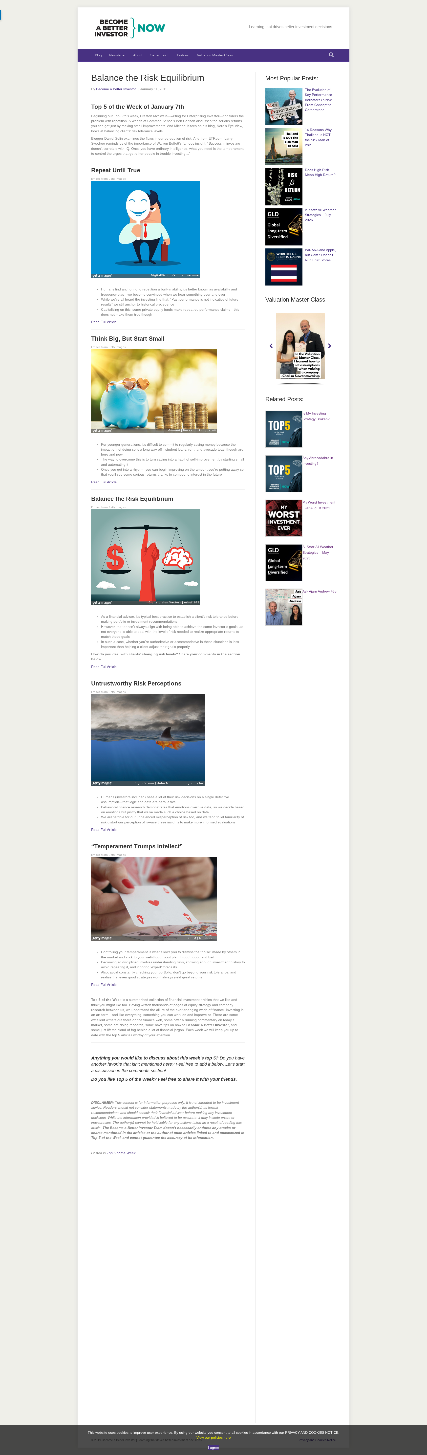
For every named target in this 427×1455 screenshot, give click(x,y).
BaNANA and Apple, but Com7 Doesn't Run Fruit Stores (320, 255)
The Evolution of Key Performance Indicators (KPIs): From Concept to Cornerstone (318, 100)
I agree (213, 1448)
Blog (98, 55)
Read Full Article (104, 322)
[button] (271, 346)
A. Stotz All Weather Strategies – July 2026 (320, 215)
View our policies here (213, 1437)
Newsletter (117, 55)
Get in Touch (160, 55)
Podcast (183, 55)
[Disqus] (168, 1222)
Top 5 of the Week (121, 1153)
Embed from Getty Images (108, 178)
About (137, 55)
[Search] (331, 54)
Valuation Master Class (215, 55)
